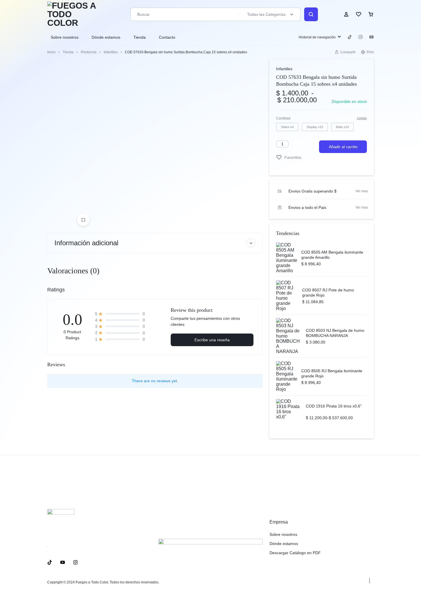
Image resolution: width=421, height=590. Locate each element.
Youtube (371, 37)
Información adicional (86, 243)
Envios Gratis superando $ (312, 191)
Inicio (51, 52)
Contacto (167, 37)
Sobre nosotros (64, 37)
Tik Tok (349, 37)
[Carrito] (371, 14)
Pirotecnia (89, 52)
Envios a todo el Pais (307, 207)
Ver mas (361, 191)
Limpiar (362, 118)
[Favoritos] (358, 14)
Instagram (360, 37)
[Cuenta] (346, 14)
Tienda (139, 37)
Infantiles (111, 52)
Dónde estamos (106, 37)
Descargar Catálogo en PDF (295, 552)
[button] (287, 127)
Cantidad (283, 118)
